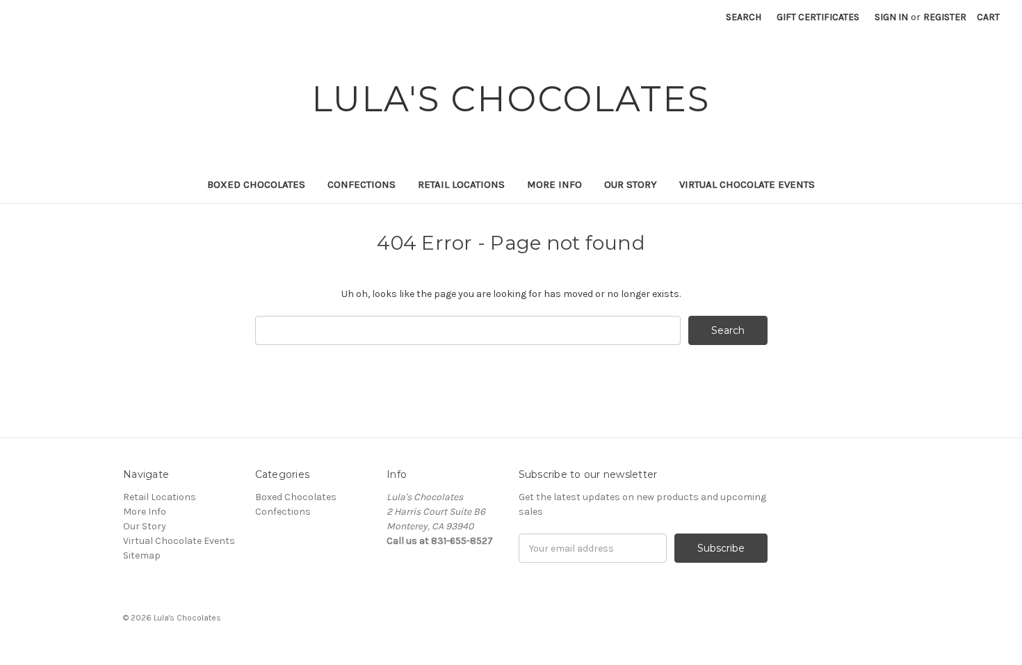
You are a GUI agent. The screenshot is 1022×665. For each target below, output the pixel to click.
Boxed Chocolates (256, 184)
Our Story (630, 184)
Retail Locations (461, 184)
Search (743, 17)
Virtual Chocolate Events (747, 184)
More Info (554, 184)
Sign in (891, 17)
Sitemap (142, 555)
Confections (361, 184)
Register (944, 17)
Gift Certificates (818, 17)
